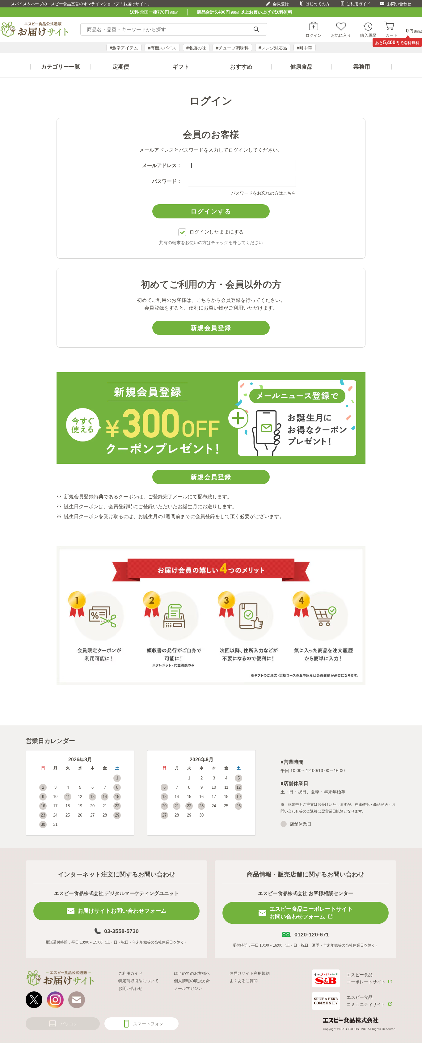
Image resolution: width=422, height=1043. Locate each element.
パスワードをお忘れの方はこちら (263, 193)
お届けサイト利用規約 (250, 973)
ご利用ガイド (358, 4)
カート (392, 35)
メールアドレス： (162, 165)
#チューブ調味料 (232, 47)
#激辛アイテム (124, 47)
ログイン (314, 35)
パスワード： (167, 181)
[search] (256, 29)
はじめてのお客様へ (192, 973)
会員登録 (281, 4)
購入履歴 (368, 35)
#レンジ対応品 (273, 47)
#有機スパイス (162, 47)
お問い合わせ (399, 4)
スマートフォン (148, 1023)
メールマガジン (188, 988)
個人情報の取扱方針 (192, 980)
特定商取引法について (138, 980)
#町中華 (304, 47)
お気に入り (341, 35)
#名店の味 (196, 47)
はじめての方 (318, 4)
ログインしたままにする (216, 231)
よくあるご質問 (244, 980)
